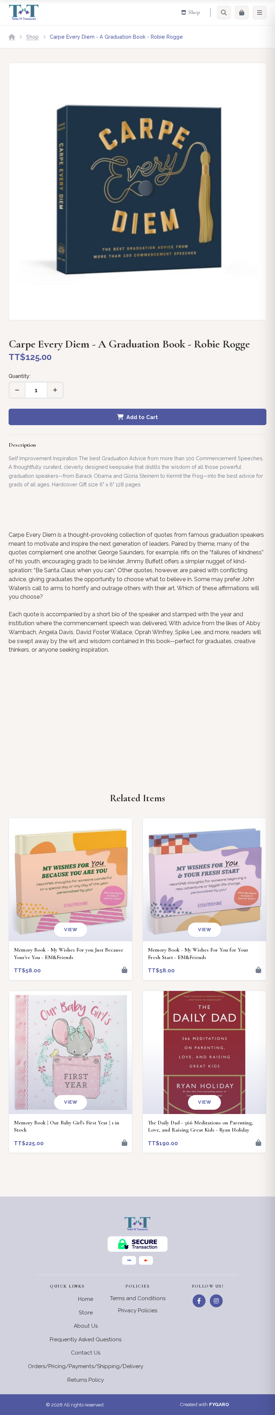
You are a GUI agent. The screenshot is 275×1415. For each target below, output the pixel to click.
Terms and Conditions (137, 1298)
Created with (204, 1404)
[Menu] (259, 12)
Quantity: (19, 376)
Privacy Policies (137, 1310)
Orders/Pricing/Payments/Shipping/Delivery (85, 1366)
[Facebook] (199, 1300)
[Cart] (242, 12)
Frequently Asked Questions (85, 1339)
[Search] (224, 12)
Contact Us (85, 1353)
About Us (86, 1326)
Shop (32, 37)
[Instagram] (216, 1300)
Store (86, 1312)
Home (85, 1299)
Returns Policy (85, 1380)
